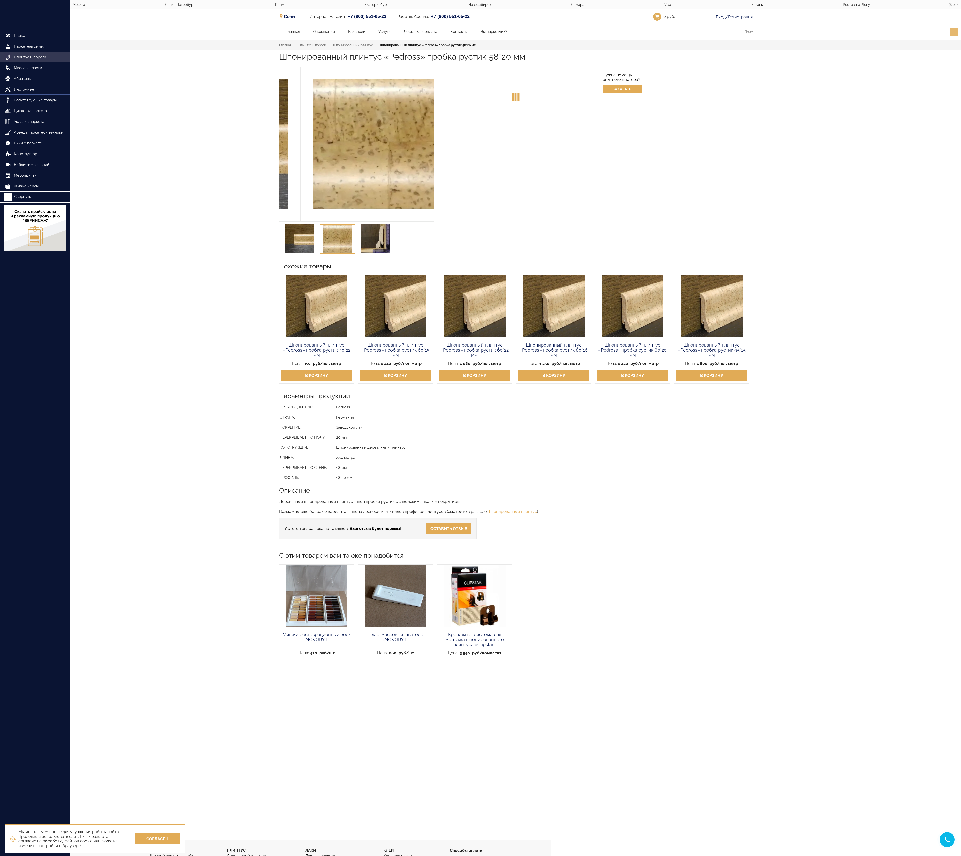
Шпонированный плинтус (353, 45)
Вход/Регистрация (734, 17)
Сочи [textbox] (289, 16)
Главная (285, 45)
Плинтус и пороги (312, 45)
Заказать (622, 89)
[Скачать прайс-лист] (35, 229)
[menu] (35, 108)
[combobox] (291, 16)
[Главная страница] (35, 12)
